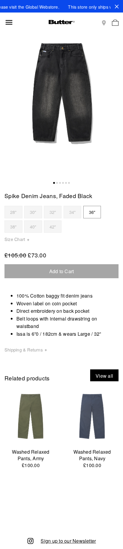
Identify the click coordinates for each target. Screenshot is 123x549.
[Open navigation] (8, 22)
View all (104, 375)
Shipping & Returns (23, 349)
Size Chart (14, 239)
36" (92, 212)
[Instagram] (30, 540)
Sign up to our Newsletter (68, 540)
